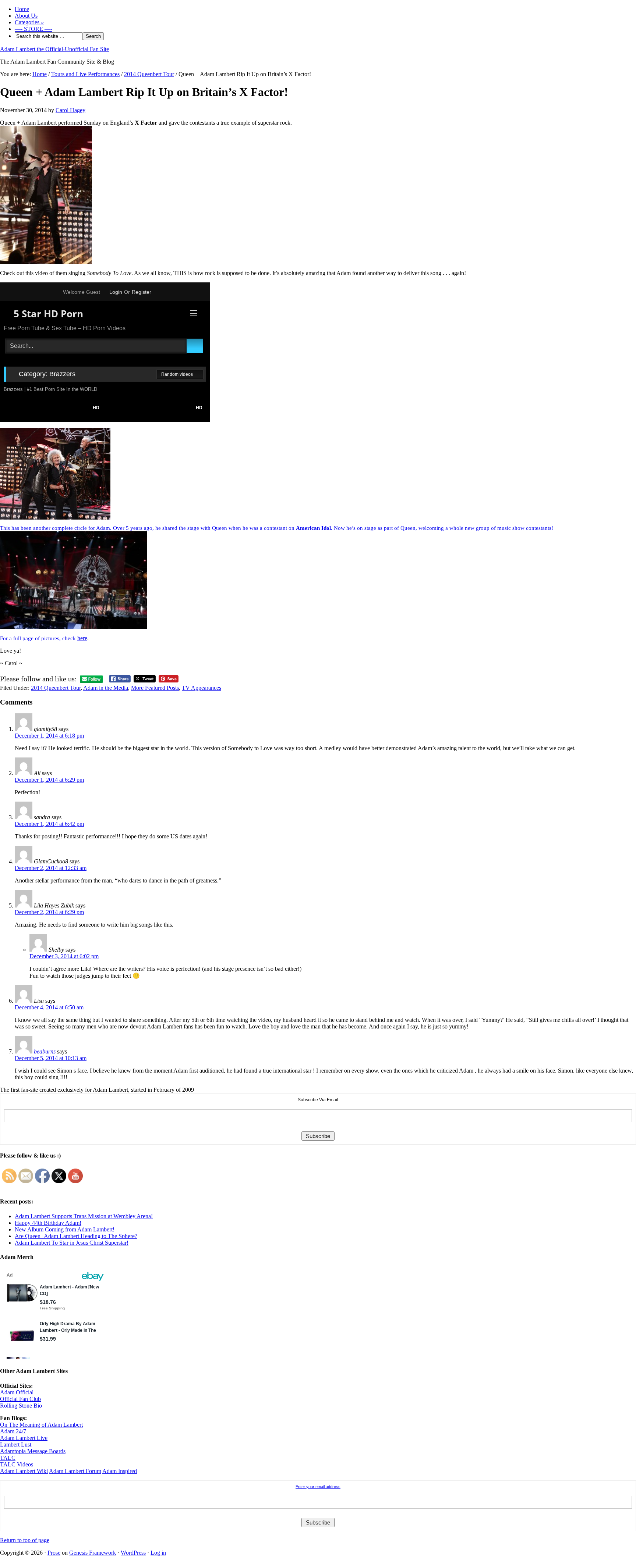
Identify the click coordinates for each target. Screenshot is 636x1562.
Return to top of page (24, 1540)
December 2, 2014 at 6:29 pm (49, 912)
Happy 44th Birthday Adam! (48, 1223)
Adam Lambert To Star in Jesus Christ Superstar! (71, 1243)
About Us (26, 16)
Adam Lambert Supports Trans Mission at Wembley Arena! (84, 1216)
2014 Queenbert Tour (56, 688)
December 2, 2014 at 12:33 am (50, 868)
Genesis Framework (92, 1552)
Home (22, 9)
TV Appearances (201, 688)
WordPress (133, 1552)
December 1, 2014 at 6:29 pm (49, 780)
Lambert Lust (15, 1444)
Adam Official (16, 1392)
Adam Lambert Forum (75, 1471)
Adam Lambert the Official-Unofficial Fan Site (54, 49)
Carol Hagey (70, 110)
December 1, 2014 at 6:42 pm (49, 824)
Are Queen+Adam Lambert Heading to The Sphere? (76, 1236)
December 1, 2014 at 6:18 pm (49, 735)
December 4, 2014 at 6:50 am (49, 1007)
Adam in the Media (105, 688)
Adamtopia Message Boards (33, 1451)
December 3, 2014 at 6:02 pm (64, 956)
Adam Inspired (119, 1471)
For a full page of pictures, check (38, 638)
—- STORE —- (33, 29)
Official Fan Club (20, 1399)
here (82, 638)
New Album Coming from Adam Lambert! (64, 1229)
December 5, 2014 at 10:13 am (50, 1058)
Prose (53, 1552)
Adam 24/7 (13, 1431)
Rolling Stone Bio (21, 1405)
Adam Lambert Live (23, 1438)
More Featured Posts (155, 688)
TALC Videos (16, 1464)
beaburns (45, 1051)
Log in (158, 1552)
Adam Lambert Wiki (24, 1471)
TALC (7, 1458)
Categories (29, 22)
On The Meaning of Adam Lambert (41, 1425)
